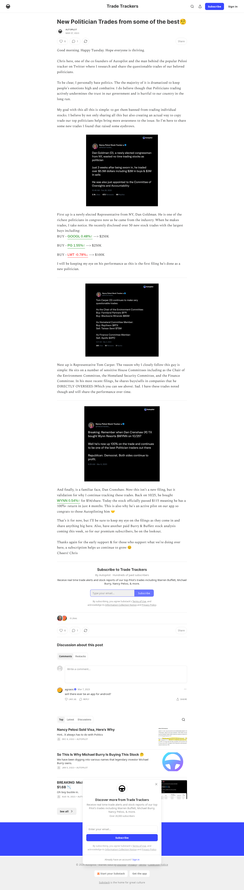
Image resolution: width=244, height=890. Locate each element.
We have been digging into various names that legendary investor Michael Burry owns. (102, 761)
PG (76, 245)
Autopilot (71, 29)
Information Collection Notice (121, 849)
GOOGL (80, 236)
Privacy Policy (149, 849)
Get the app (139, 873)
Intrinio (121, 864)
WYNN (68, 500)
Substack (104, 882)
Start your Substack (112, 873)
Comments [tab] (65, 656)
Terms (142, 864)
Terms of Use (139, 845)
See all (64, 811)
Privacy (132, 864)
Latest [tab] (70, 719)
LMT (78, 254)
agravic (69, 689)
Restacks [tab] (80, 656)
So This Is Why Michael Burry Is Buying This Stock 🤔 (100, 755)
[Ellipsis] (185, 689)
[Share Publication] (200, 6)
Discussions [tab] (84, 719)
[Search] (192, 6)
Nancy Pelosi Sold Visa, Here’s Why (86, 730)
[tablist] (72, 656)
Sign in (233, 6)
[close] (156, 784)
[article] (122, 737)
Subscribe (214, 6)
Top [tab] (61, 719)
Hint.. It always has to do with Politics (80, 734)
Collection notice (158, 864)
